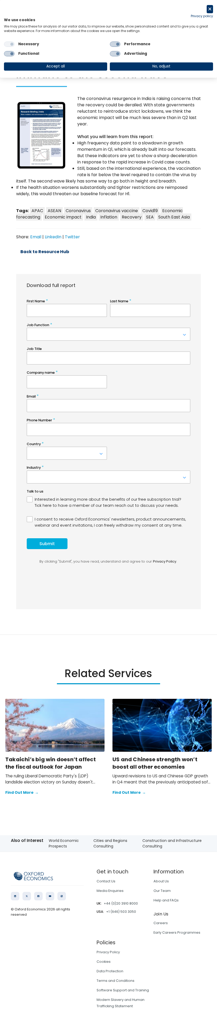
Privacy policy (202, 16)
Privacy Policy (108, 952)
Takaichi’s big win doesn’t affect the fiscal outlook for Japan (50, 763)
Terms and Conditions (115, 980)
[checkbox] (9, 44)
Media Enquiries (110, 890)
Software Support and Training (123, 990)
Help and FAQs (166, 900)
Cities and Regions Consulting (110, 843)
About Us (161, 881)
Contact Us (106, 881)
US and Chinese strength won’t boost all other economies (154, 763)
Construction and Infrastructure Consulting (172, 843)
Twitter (72, 237)
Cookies (104, 961)
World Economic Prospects (64, 843)
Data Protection (110, 971)
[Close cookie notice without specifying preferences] (210, 9)
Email (35, 237)
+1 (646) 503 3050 (121, 911)
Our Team (162, 890)
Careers (160, 923)
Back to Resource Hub (44, 252)
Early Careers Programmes (176, 932)
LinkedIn (53, 237)
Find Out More (22, 792)
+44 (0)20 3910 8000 (121, 903)
